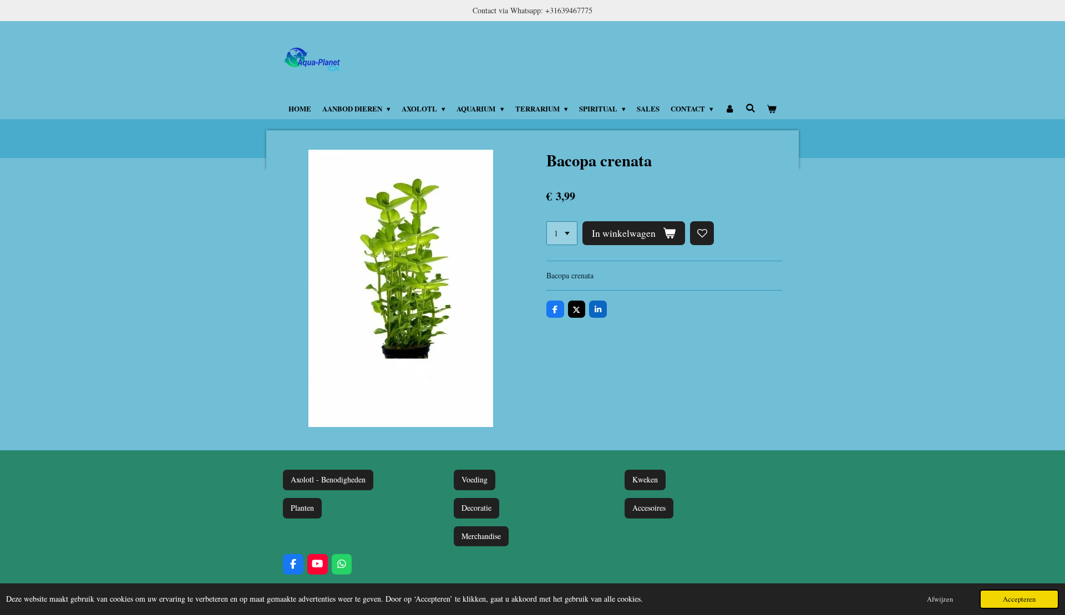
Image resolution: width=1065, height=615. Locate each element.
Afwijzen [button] (940, 599)
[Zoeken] (750, 108)
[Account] (729, 108)
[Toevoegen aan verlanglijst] (702, 233)
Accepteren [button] (1019, 599)
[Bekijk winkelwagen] (772, 108)
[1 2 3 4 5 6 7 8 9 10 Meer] (561, 233)
